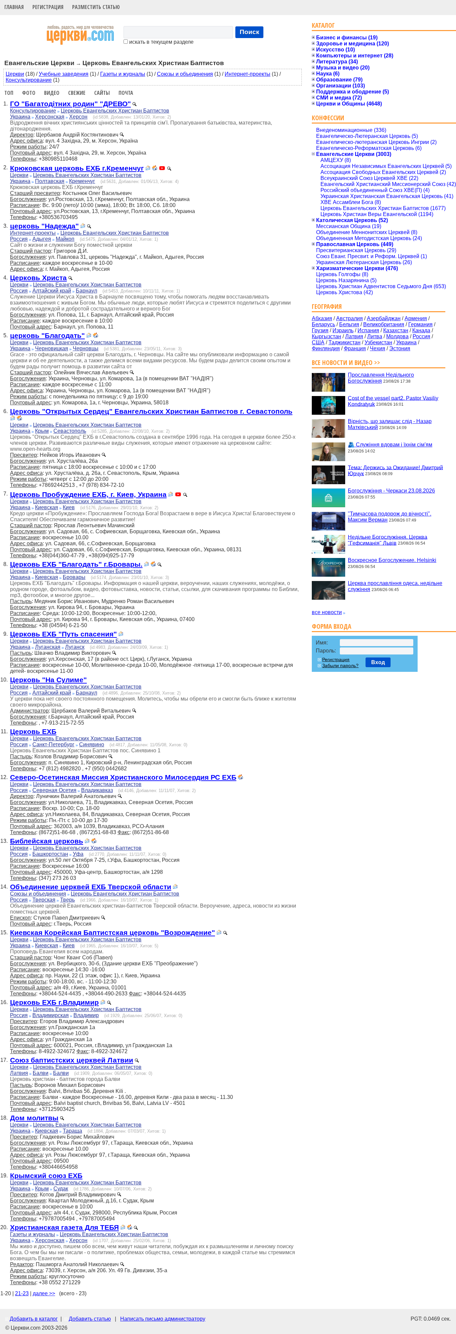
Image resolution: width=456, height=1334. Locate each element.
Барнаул (86, 291)
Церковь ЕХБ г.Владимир (54, 1002)
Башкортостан (50, 854)
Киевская (46, 507)
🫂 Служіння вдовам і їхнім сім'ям (390, 444)
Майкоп (65, 239)
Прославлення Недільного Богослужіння (381, 378)
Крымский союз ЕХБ (46, 1175)
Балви (40, 1073)
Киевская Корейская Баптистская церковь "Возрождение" (112, 932)
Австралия (349, 318)
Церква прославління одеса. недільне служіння (395, 586)
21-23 (22, 1293)
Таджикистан (344, 342)
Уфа (78, 854)
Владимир (86, 1015)
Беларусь (323, 324)
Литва (374, 336)
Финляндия (326, 348)
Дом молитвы (34, 1118)
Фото (28, 93)
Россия (19, 239)
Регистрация (47, 7)
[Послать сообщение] (148, 169)
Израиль (343, 330)
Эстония (399, 348)
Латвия (19, 1073)
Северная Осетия (54, 790)
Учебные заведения (63, 74)
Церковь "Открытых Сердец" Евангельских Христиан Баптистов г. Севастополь (151, 411)
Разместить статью (96, 7)
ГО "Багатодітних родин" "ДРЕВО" (70, 104)
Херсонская (49, 117)
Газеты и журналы (122, 74)
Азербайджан (384, 318)
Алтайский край (51, 291)
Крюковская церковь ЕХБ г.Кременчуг (77, 168)
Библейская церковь (46, 841)
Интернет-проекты (247, 74)
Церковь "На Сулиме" (48, 680)
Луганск (74, 647)
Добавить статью (90, 1319)
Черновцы (85, 348)
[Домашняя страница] (154, 169)
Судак (60, 1188)
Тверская (43, 900)
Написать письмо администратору (162, 1319)
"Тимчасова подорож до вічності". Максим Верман (389, 517)
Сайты (102, 93)
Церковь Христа (38, 277)
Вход (378, 662)
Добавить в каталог (34, 1319)
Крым (42, 431)
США (318, 342)
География (327, 306)
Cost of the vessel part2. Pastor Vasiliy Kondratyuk (393, 401)
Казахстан (395, 330)
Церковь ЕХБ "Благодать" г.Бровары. (76, 564)
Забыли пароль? (340, 665)
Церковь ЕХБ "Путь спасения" (63, 634)
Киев (69, 507)
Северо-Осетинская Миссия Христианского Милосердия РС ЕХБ (123, 777)
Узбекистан (378, 342)
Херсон (78, 117)
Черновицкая (51, 348)
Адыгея (41, 239)
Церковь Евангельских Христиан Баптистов (115, 111)
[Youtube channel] (162, 169)
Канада (421, 330)
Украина (20, 117)
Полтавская (49, 181)
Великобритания (383, 324)
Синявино (91, 744)
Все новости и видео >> (346, 362)
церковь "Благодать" (47, 335)
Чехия (377, 348)
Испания (368, 330)
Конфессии (328, 117)
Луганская (47, 647)
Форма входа (331, 626)
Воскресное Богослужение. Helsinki (392, 560)
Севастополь (69, 431)
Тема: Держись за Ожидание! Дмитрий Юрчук (395, 470)
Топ (8, 93)
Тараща (72, 1131)
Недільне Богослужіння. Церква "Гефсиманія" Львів (387, 540)
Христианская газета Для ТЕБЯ (64, 1227)
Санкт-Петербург (53, 744)
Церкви (15, 74)
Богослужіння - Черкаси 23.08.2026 (391, 491)
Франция (355, 348)
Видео (51, 93)
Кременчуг (82, 181)
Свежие (76, 93)
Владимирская (50, 1015)
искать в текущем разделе (161, 42)
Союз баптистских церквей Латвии (71, 1060)
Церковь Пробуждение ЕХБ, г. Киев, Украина (88, 494)
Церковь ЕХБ (33, 731)
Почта (126, 93)
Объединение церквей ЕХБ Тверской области (90, 887)
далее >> (44, 1293)
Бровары (74, 577)
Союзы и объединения (185, 74)
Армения (416, 318)
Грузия (320, 330)
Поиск (249, 31)
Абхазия (322, 318)
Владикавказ (97, 790)
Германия (420, 324)
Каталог (323, 25)
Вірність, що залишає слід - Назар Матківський (390, 424)
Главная (14, 7)
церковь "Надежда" (44, 226)
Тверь (67, 900)
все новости (327, 612)
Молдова (397, 336)
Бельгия (349, 324)
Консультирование (29, 80)
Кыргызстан (326, 336)
